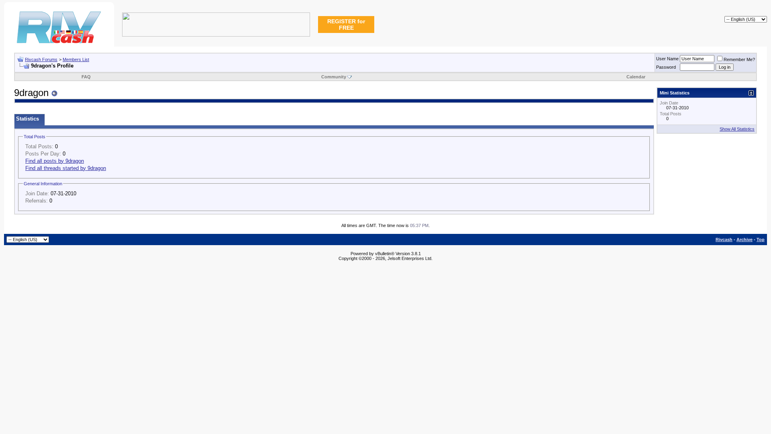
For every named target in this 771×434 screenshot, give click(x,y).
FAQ (86, 76)
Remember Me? (739, 59)
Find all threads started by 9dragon (65, 168)
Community (333, 76)
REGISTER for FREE (346, 24)
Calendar (635, 76)
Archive (744, 239)
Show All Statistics (737, 129)
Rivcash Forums (41, 59)
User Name (667, 58)
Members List (76, 59)
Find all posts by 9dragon (54, 161)
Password (666, 67)
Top (761, 239)
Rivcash (724, 239)
